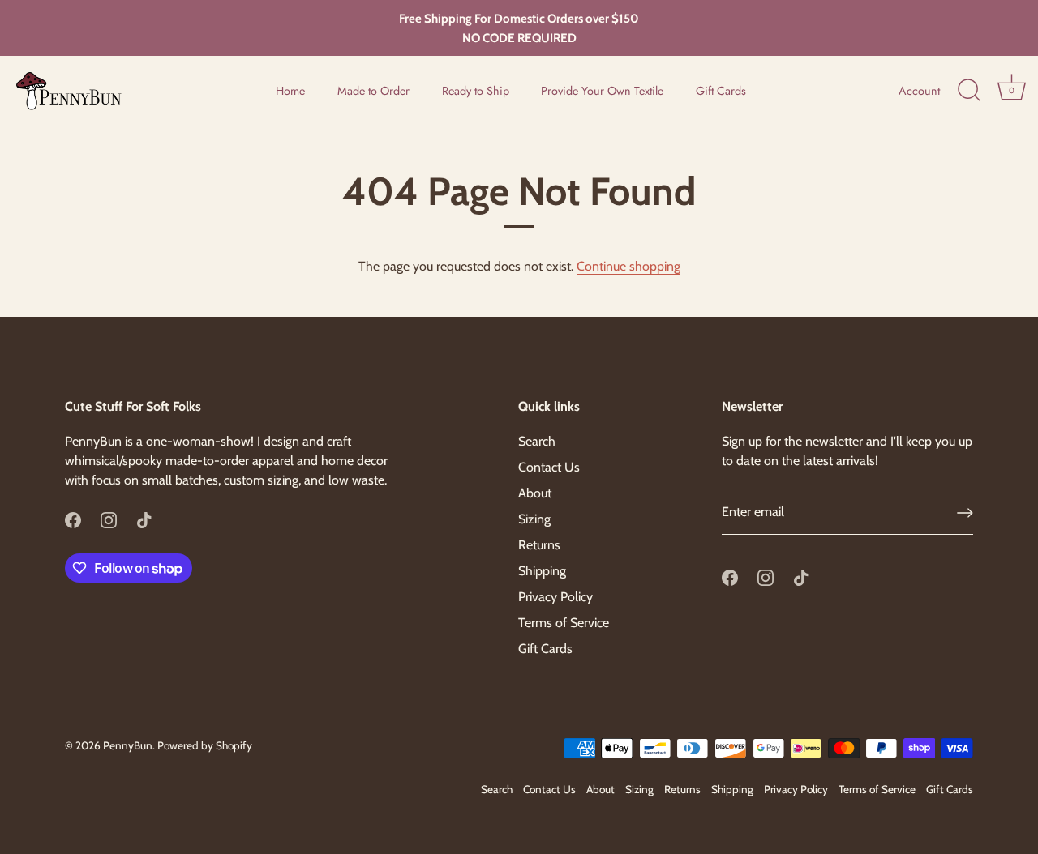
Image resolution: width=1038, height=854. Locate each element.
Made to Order (373, 91)
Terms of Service (563, 622)
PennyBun (127, 745)
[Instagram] (109, 519)
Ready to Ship (475, 91)
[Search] (969, 91)
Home (290, 91)
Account (919, 91)
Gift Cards (721, 91)
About (534, 493)
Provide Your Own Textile (602, 91)
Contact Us (549, 467)
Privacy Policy (555, 596)
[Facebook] (73, 519)
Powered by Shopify (204, 745)
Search (536, 441)
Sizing (534, 519)
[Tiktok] (144, 519)
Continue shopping (628, 266)
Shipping (542, 571)
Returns (539, 545)
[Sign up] (965, 513)
